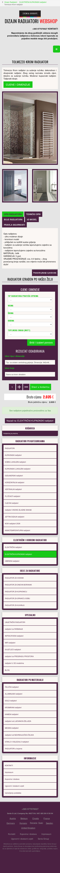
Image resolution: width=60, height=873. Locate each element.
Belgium (24, 818)
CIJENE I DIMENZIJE (18, 84)
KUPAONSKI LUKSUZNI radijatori (17, 469)
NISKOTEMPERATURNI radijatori (17, 530)
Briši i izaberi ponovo (41, 342)
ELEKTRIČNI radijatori (13, 547)
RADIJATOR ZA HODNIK (14, 578)
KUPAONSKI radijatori (13, 455)
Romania (33, 822)
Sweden (49, 823)
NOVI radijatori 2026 (12, 523)
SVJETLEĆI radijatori (13, 649)
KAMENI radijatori (11, 714)
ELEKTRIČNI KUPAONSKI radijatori (32, 2)
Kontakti (11, 834)
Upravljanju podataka (13, 793)
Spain (40, 822)
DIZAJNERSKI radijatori (14, 475)
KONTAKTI (9, 765)
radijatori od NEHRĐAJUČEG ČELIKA (19, 735)
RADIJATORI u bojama (13, 748)
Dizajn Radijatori (10, 2)
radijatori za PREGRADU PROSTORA (19, 656)
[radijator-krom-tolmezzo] (15, 185)
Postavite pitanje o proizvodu (44, 272)
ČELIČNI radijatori (12, 687)
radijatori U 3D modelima (14, 663)
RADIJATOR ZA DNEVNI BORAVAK (18, 584)
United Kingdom (28, 827)
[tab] (13, 214)
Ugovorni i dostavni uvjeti (14, 786)
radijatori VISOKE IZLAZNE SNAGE (18, 510)
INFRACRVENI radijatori (14, 636)
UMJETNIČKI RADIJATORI (15, 622)
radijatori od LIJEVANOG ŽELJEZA (18, 721)
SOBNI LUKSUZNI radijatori (15, 462)
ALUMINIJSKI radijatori (13, 694)
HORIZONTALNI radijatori (14, 482)
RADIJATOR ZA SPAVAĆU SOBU (17, 598)
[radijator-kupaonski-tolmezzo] (45, 185)
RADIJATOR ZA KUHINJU (15, 605)
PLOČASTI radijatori (12, 496)
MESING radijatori (12, 728)
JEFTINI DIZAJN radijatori (14, 516)
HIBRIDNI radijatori (12, 561)
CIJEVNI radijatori (11, 503)
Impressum (9, 772)
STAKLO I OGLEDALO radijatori (17, 741)
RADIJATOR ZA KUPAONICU (16, 591)
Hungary (23, 823)
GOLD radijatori (11, 700)
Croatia (35, 818)
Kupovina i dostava (12, 779)
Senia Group (43, 838)
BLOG (7, 670)
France (47, 818)
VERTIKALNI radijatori (13, 489)
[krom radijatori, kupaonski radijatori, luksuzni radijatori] (30, 127)
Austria (13, 818)
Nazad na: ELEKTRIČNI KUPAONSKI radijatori (30, 420)
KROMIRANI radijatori (13, 707)
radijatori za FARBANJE (14, 629)
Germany (11, 823)
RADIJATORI (10, 448)
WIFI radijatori (10, 642)
